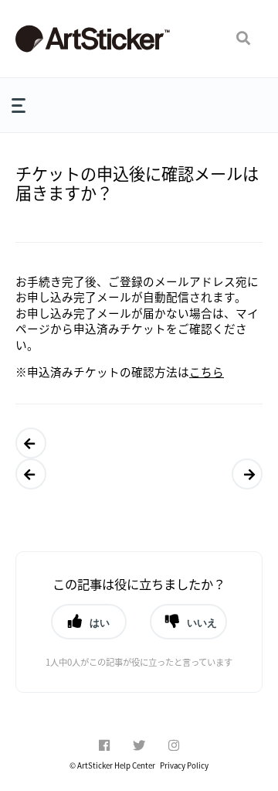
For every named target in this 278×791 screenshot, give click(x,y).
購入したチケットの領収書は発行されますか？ (243, 474)
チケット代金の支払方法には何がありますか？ (27, 474)
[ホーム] (92, 39)
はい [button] (100, 622)
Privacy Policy (184, 765)
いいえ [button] (202, 622)
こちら (206, 371)
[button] (243, 38)
